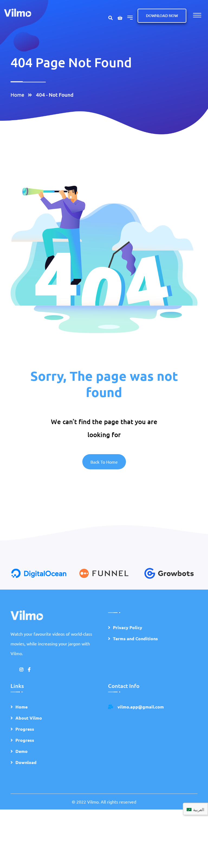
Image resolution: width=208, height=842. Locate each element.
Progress (24, 729)
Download (26, 762)
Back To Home (104, 461)
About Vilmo (28, 718)
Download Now (162, 15)
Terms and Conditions (135, 638)
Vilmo (93, 801)
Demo (21, 751)
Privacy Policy (127, 627)
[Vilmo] (17, 12)
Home (19, 94)
